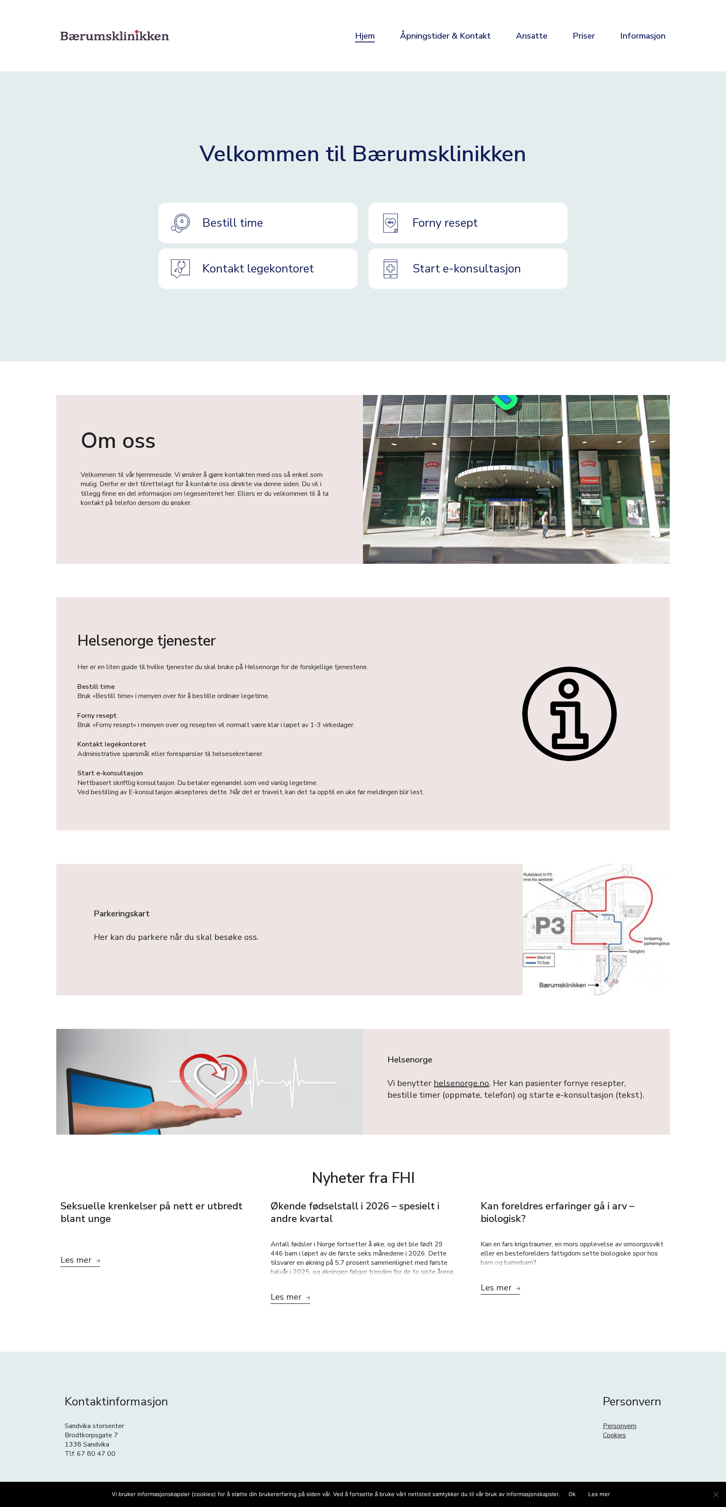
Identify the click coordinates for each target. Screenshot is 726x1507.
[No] (715, 1494)
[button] (258, 223)
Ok (572, 1494)
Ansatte (531, 36)
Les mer (599, 1494)
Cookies (614, 1435)
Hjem (365, 36)
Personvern (620, 1426)
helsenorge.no (461, 1083)
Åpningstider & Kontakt (445, 36)
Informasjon (643, 36)
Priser (584, 36)
